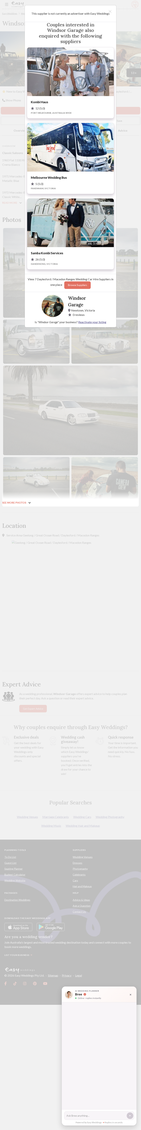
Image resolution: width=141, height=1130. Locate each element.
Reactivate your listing (92, 322)
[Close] (110, 11)
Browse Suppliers (77, 285)
